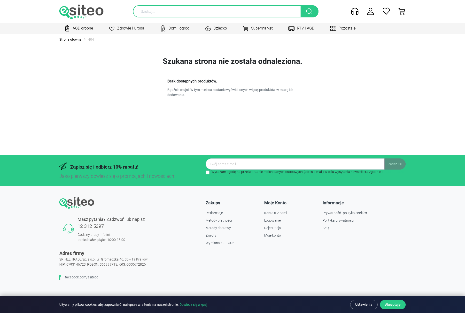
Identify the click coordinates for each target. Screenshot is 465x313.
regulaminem (394, 172)
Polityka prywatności (338, 220)
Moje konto (272, 235)
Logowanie (272, 220)
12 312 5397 (91, 226)
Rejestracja (272, 228)
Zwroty (211, 235)
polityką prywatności (228, 176)
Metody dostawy (218, 228)
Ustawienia (363, 304)
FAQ (326, 228)
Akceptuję (393, 304)
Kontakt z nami (275, 213)
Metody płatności (219, 220)
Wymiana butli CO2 (220, 243)
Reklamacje (214, 213)
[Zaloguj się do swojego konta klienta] (368, 11)
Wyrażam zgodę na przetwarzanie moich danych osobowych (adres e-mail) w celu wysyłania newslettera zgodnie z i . (307, 174)
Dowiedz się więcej (193, 305)
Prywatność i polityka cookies (345, 213)
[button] (400, 11)
